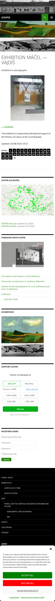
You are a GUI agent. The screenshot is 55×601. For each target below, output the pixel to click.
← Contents (7, 126)
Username (5, 442)
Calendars (6, 294)
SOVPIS (5, 17)
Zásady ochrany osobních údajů (32, 597)
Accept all (27, 575)
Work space (6, 483)
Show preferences (27, 591)
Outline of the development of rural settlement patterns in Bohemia (25, 287)
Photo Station (10, 493)
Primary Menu (51, 17)
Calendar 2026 (11, 299)
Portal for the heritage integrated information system (26, 505)
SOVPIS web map (8, 223)
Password (5, 448)
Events (4, 522)
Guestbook (6, 527)
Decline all (27, 583)
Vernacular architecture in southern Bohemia (22, 281)
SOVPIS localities (8, 226)
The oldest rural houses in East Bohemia (20, 276)
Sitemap (4, 532)
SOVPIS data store (12, 488)
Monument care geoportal (19, 511)
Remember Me (9, 454)
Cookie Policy (14, 597)
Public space (7, 477)
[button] (50, 549)
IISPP (3, 498)
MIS (8, 517)
